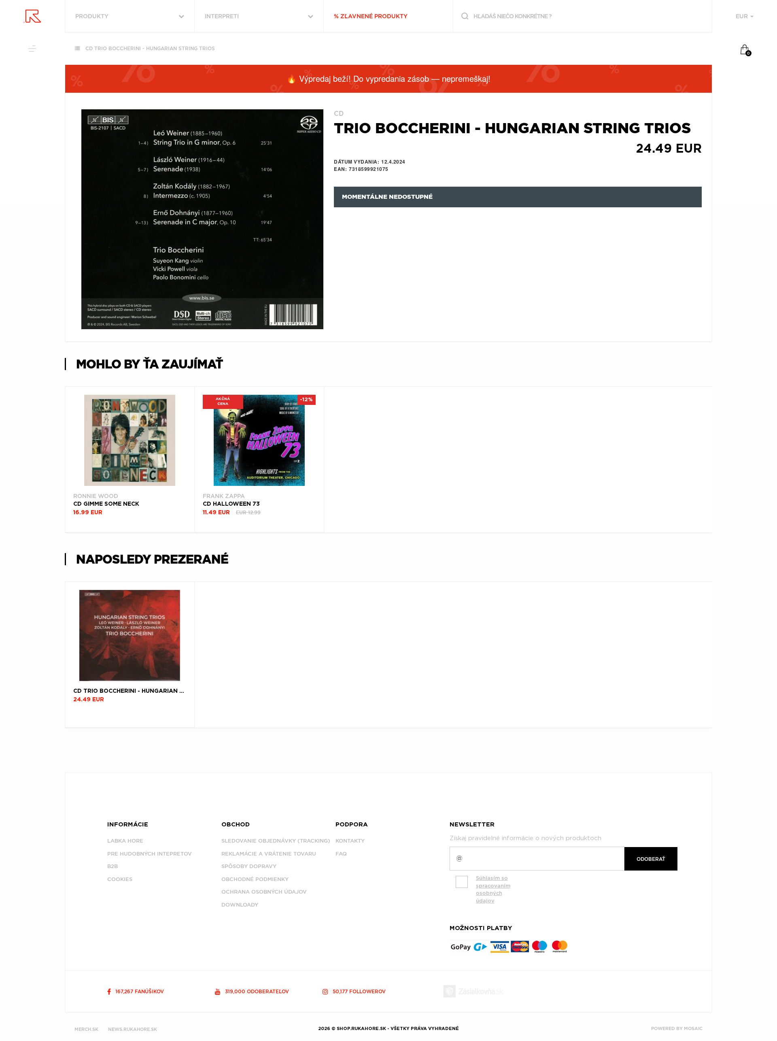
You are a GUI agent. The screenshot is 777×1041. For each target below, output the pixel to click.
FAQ (341, 854)
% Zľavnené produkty (371, 16)
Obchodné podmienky (255, 879)
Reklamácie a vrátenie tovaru (268, 854)
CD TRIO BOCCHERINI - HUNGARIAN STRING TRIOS (150, 48)
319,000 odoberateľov (256, 991)
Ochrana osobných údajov (264, 892)
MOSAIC (693, 1028)
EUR (742, 16)
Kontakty (350, 841)
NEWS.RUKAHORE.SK (132, 1029)
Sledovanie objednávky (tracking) (275, 841)
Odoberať (651, 859)
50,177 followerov (358, 991)
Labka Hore (125, 841)
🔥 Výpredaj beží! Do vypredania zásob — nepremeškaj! (388, 78)
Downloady (239, 905)
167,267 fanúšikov (139, 991)
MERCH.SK (86, 1029)
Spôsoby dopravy (248, 866)
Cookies (119, 879)
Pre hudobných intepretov (149, 854)
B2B (112, 866)
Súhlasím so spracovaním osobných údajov (493, 889)
